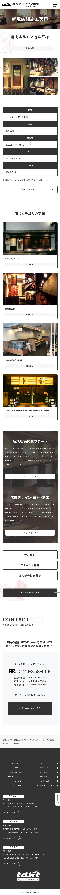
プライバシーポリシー (43, 785)
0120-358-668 (34, 671)
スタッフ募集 (16, 781)
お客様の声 (43, 768)
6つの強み (16, 763)
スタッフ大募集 (30, 565)
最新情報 (43, 777)
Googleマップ (9, 812)
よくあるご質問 (16, 772)
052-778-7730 (37, 677)
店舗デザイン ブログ (16, 777)
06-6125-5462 (37, 684)
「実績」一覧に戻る (28, 189)
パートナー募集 (44, 781)
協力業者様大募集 (30, 575)
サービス (43, 763)
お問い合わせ (16, 785)
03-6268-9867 (37, 681)
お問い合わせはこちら (30, 708)
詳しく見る (28, 477)
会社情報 (30, 555)
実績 (16, 768)
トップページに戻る (30, 592)
